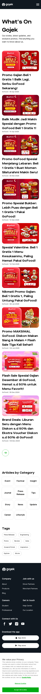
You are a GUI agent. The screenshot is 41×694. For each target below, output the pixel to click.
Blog (4, 593)
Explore (6, 553)
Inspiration (24, 547)
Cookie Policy (26, 677)
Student (5, 605)
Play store (22, 645)
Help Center (27, 605)
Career (7, 515)
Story (7, 505)
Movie (17, 553)
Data (27, 541)
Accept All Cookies (20, 690)
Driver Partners (29, 584)
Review (17, 541)
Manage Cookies (20, 683)
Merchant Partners (30, 588)
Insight (33, 481)
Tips (33, 493)
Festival (20, 481)
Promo (6, 541)
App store (22, 638)
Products (5, 588)
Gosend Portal (9, 547)
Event (7, 481)
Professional (7, 610)
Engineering (24, 535)
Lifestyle (20, 515)
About (4, 584)
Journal (7, 493)
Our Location (28, 610)
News (20, 505)
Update (33, 505)
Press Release (20, 492)
